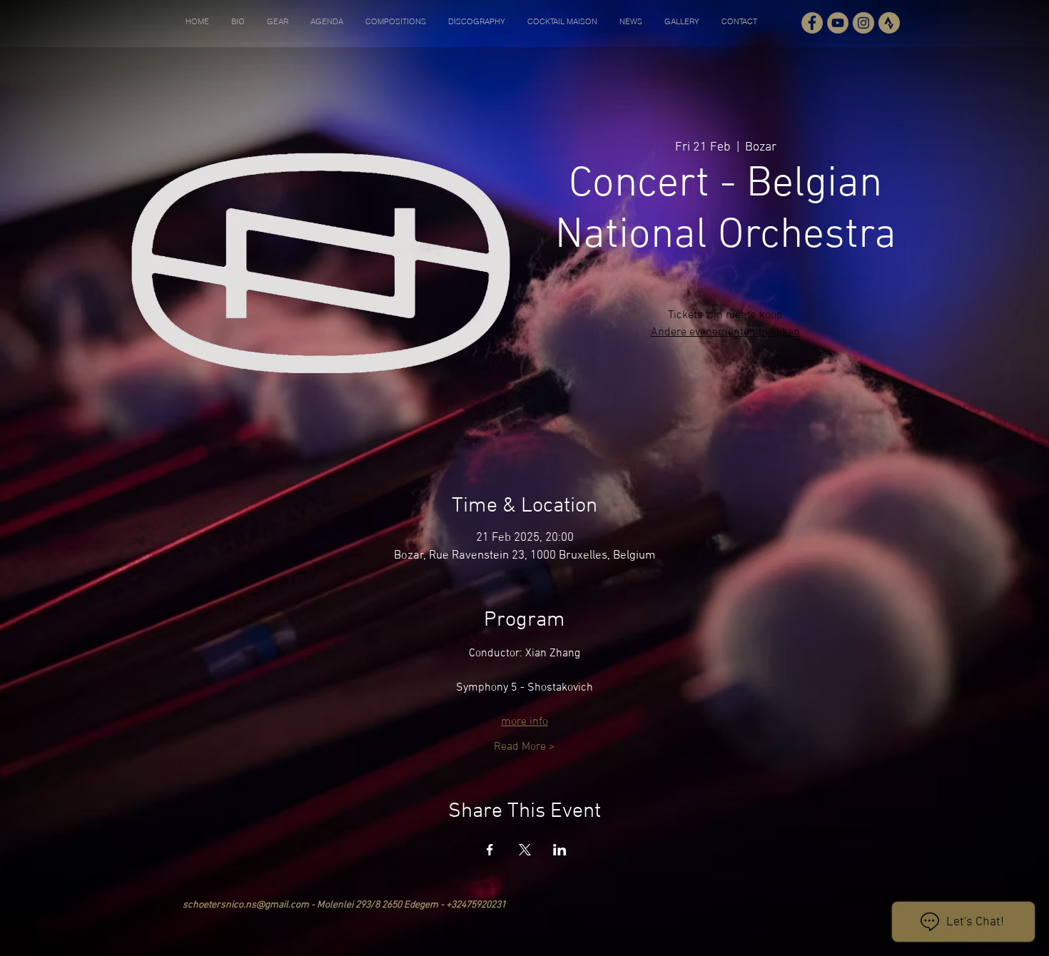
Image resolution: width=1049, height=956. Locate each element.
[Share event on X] (525, 849)
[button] (237, 21)
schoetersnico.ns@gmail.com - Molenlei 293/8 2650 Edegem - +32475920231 (344, 905)
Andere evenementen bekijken (725, 332)
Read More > (524, 747)
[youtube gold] (837, 23)
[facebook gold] (812, 23)
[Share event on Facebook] (490, 849)
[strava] (889, 23)
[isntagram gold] (863, 23)
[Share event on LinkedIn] (560, 849)
